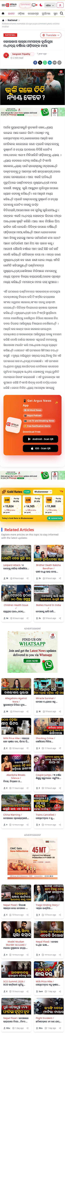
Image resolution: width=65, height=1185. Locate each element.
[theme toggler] (41, 5)
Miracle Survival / (45, 680)
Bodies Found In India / (48, 588)
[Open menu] (2, 5)
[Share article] (27, 560)
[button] (11, 487)
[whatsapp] (45, 63)
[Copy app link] (59, 63)
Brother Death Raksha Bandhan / (48, 548)
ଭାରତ (11, 13)
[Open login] (60, 5)
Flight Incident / (45, 999)
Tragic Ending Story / (47, 886)
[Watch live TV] (35, 5)
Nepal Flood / (10, 886)
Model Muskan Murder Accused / (16, 925)
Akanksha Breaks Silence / (15, 758)
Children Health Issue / (16, 588)
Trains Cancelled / (46, 796)
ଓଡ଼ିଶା (21, 13)
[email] (54, 63)
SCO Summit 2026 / (14, 963)
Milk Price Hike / (12, 720)
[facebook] (35, 63)
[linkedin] (50, 63)
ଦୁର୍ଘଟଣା (46, 13)
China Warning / (12, 796)
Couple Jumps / (44, 756)
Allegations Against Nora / (16, 681)
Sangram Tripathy (21, 54)
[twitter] (40, 63)
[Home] (3, 20)
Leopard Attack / (12, 546)
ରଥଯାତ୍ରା (33, 13)
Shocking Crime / (45, 720)
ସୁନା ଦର (58, 13)
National (12, 20)
